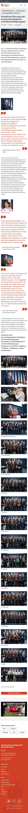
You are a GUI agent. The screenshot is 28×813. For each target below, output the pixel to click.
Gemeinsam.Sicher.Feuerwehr (8, 784)
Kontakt (3, 769)
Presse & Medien (5, 774)
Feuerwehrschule (5, 780)
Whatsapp (5, 732)
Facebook (13, 728)
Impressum (13, 808)
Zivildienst (3, 794)
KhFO (2, 787)
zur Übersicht (18, 24)
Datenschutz (19, 808)
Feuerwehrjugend (5, 782)
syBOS (2, 789)
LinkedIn (22, 732)
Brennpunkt (4, 771)
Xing (14, 732)
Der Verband (4, 767)
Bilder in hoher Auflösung (14, 693)
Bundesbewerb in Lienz (7, 177)
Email (4, 728)
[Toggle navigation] (25, 5)
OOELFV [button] (6, 1)
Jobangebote (4, 791)
